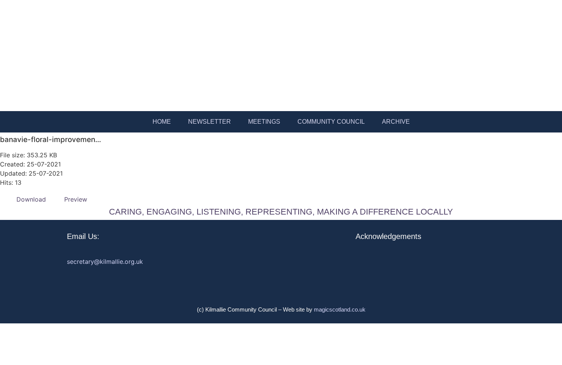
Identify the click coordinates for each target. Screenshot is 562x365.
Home (162, 121)
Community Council (331, 121)
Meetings (264, 121)
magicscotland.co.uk (339, 309)
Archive (396, 121)
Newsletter (209, 121)
